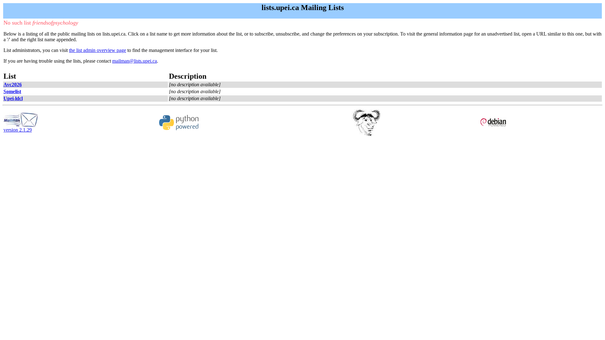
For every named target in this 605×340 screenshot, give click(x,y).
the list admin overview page (97, 50)
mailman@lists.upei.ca (134, 61)
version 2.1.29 (17, 130)
